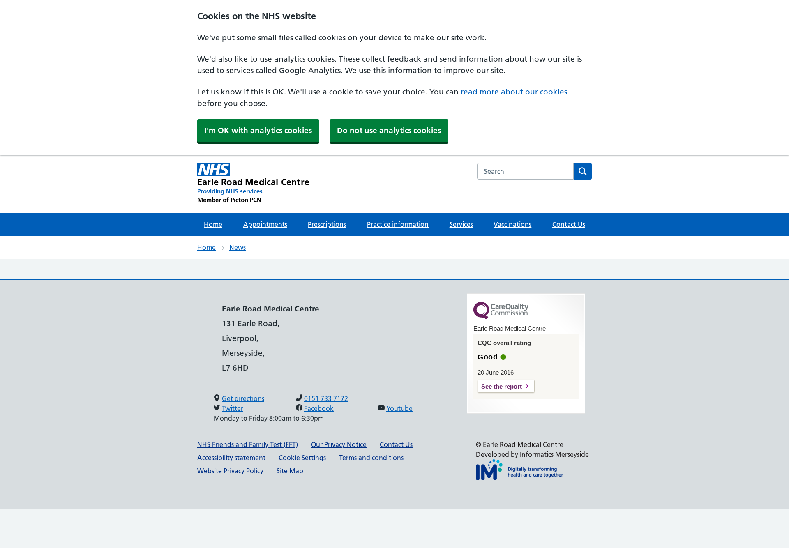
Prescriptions (327, 224)
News (237, 247)
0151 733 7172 (326, 398)
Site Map (290, 471)
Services (461, 224)
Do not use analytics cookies (389, 130)
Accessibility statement (231, 458)
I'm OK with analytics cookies (258, 130)
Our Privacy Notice (339, 444)
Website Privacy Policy (230, 471)
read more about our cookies (514, 92)
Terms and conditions (371, 458)
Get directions (243, 398)
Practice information (398, 224)
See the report (501, 386)
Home (213, 224)
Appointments (265, 224)
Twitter (232, 408)
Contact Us (568, 224)
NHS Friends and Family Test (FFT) (247, 444)
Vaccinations (512, 224)
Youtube (399, 408)
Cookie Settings (302, 458)
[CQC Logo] (500, 317)
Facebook (319, 408)
